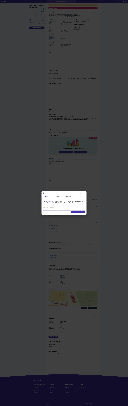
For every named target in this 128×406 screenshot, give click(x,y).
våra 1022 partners (48, 201)
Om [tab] (81, 196)
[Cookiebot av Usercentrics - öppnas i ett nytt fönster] (81, 193)
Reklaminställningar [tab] (69, 196)
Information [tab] (58, 196)
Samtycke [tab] (47, 196)
